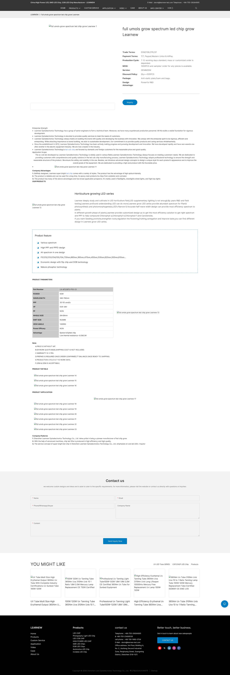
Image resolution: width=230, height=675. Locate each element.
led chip (69, 173)
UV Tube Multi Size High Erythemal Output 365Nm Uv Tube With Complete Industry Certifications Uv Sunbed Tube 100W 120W (45, 603)
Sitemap (154, 671)
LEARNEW (34, 15)
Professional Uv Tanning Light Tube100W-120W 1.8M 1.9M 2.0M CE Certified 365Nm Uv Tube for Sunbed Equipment (115, 603)
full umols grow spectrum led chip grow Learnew (60, 15)
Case (33, 651)
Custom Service (38, 640)
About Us (35, 654)
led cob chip (70, 149)
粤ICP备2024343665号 (139, 671)
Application (36, 644)
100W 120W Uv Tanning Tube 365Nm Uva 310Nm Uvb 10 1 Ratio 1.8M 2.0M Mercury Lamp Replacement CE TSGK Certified (80, 603)
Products (194, 564)
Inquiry (130, 102)
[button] (172, 8)
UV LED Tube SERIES (161, 564)
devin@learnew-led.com (163, 2)
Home (33, 633)
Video (33, 647)
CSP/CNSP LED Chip (180, 564)
